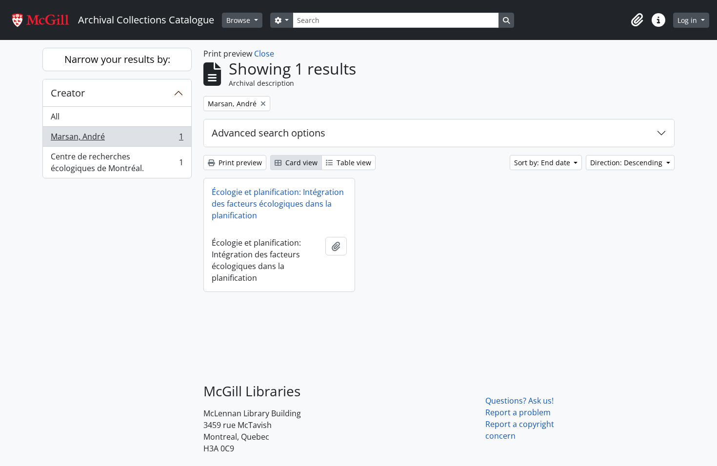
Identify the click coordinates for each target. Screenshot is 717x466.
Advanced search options (268, 132)
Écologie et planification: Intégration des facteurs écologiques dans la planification (278, 204)
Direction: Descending (627, 162)
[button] (637, 20)
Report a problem (518, 412)
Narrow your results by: (117, 59)
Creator (68, 92)
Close (264, 53)
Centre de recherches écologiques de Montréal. (116, 162)
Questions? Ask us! (519, 400)
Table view (353, 162)
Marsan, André (116, 139)
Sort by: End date (543, 162)
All (55, 116)
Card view (300, 162)
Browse (239, 20)
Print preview (239, 162)
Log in (688, 20)
